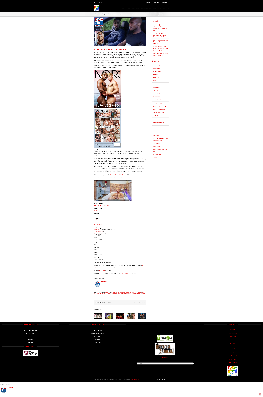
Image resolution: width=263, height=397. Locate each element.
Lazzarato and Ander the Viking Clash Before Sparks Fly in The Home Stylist (160, 41)
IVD (95, 235)
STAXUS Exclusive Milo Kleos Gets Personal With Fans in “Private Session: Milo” (160, 35)
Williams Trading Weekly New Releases (160, 150)
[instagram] (101, 2)
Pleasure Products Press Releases (159, 128)
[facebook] (104, 2)
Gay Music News (157, 71)
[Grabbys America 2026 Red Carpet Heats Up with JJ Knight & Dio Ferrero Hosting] (120, 313)
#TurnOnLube (113, 175)
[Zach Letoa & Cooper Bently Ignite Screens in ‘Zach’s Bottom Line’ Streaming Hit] (109, 313)
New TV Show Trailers (158, 116)
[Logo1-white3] (96, 6)
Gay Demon (232, 340)
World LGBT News (157, 154)
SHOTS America (232, 352)
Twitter (95, 210)
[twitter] (99, 2)
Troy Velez (141, 293)
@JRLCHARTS (125, 273)
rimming (126, 293)
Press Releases (156, 132)
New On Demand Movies (159, 112)
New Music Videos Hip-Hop (159, 106)
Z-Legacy (106, 292)
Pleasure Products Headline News (159, 123)
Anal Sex (122, 292)
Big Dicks (131, 292)
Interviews (155, 74)
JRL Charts (104, 281)
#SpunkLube (122, 175)
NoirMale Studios (98, 224)
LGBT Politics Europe (158, 84)
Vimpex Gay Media (98, 231)
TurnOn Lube (232, 336)
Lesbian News (156, 77)
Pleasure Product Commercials (160, 119)
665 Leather (232, 343)
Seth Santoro (130, 293)
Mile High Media (98, 229)
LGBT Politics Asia (157, 81)
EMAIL (135, 267)
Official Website (98, 205)
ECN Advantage (156, 65)
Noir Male (123, 293)
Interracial (110, 293)
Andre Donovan (126, 292)
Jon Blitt (96, 220)
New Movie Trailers (157, 100)
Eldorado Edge (156, 68)
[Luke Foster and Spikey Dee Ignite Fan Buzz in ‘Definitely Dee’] (98, 313)
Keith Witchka (102, 270)
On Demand (106, 205)
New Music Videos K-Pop (159, 109)
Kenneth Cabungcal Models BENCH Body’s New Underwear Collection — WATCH (160, 48)
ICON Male (232, 347)
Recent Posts (101, 278)
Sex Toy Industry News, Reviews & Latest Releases (160, 139)
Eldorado (232, 329)
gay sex (106, 293)
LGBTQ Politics (156, 93)
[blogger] (94, 2)
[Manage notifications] (260, 394)
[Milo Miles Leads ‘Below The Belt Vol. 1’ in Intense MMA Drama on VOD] (142, 313)
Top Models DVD (136, 293)
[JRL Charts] (97, 282)
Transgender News (157, 143)
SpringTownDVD (98, 233)
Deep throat (99, 293)
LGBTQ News (156, 90)
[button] (168, 8)
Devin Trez (103, 293)
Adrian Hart (113, 292)
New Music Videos (157, 103)
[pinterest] (96, 2)
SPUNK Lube (232, 359)
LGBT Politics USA (157, 87)
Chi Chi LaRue (97, 215)
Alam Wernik (118, 292)
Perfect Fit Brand (232, 355)
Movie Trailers (156, 96)
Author (96, 278)
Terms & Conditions (135, 379)
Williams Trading (157, 146)
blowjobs (134, 292)
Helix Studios (232, 349)
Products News (156, 135)
